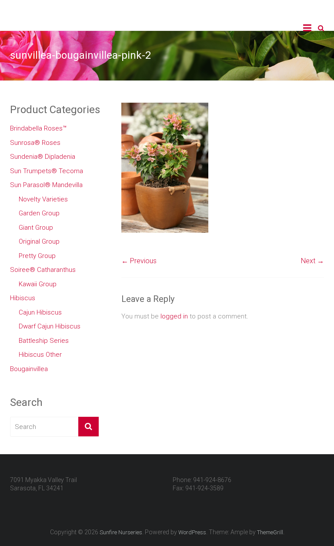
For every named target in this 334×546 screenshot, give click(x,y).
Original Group (39, 241)
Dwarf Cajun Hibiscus (49, 326)
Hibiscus (22, 298)
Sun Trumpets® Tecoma (46, 171)
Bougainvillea (29, 369)
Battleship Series (44, 341)
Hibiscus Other (40, 354)
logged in (174, 316)
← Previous (139, 261)
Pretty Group (37, 256)
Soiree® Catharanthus (43, 270)
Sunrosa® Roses (35, 143)
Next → (312, 261)
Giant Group (36, 227)
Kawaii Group (38, 284)
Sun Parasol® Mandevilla (46, 185)
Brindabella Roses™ (38, 128)
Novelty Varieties (43, 199)
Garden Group (39, 213)
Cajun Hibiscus (40, 312)
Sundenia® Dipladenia (42, 157)
